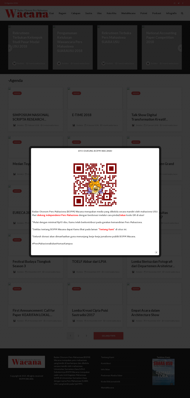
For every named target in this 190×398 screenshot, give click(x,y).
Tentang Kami (106, 229)
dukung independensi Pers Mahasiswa (57, 215)
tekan (123, 215)
